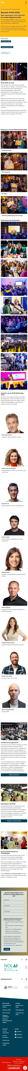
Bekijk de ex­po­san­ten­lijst (14, 820)
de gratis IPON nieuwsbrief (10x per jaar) (14, 926)
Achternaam (7, 905)
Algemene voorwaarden (19, 1061)
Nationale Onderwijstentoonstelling (7, 1020)
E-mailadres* (7, 911)
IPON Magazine (5, 52)
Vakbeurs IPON (6, 1010)
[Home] (3, 3)
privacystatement (8, 945)
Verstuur (7, 949)
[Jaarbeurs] (14, 1068)
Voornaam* (6, 899)
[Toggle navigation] (26, 2)
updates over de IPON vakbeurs (13, 929)
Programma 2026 (6, 41)
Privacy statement (18, 1063)
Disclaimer (19, 1059)
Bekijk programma (14, 774)
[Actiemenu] (25, 1068)
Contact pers (6, 1040)
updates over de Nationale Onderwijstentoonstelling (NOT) (13, 932)
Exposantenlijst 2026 (7, 47)
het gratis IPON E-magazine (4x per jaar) (14, 922)
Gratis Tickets (6, 1012)
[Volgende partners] (26, 960)
